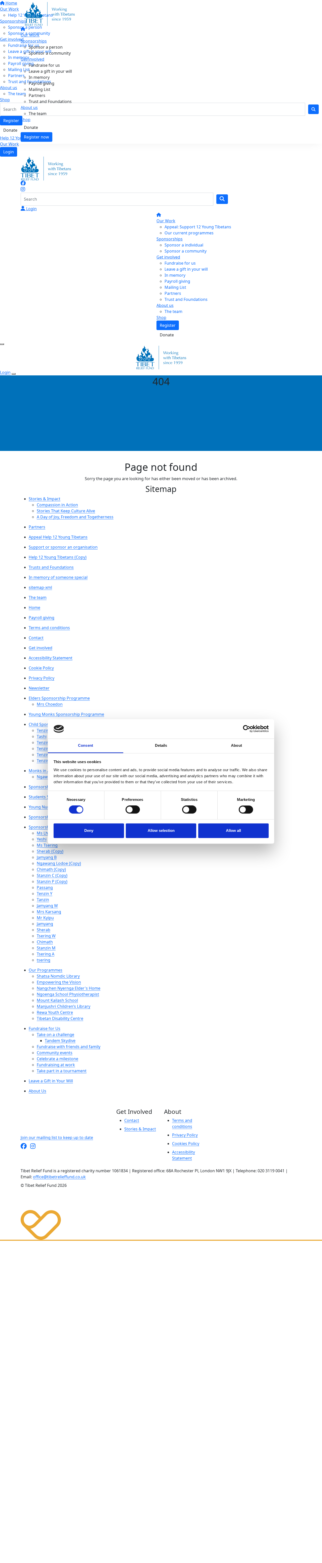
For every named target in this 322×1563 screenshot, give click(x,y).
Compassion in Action (57, 505)
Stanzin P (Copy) (52, 881)
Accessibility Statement (50, 658)
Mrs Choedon (50, 704)
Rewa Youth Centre (55, 1012)
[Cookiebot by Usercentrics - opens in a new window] (247, 729)
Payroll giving (41, 83)
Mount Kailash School (57, 1000)
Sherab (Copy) (50, 851)
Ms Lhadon (47, 833)
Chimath (45, 942)
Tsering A (45, 954)
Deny (88, 830)
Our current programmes (189, 233)
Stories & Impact (44, 499)
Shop (25, 119)
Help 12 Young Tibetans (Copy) (58, 557)
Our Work (9, 144)
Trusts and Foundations (51, 567)
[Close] (14, 374)
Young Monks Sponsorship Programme (66, 714)
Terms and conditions (49, 627)
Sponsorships (34, 41)
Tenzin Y (44, 893)
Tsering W (46, 936)
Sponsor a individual (184, 245)
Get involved (32, 59)
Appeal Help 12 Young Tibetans (58, 537)
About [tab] (236, 745)
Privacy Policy (41, 678)
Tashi (42, 736)
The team (38, 113)
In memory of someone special (58, 577)
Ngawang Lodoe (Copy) (59, 863)
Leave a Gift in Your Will (51, 1081)
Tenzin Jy (45, 760)
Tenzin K (45, 730)
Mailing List (39, 89)
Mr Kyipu (45, 917)
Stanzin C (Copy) (52, 875)
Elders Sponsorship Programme (59, 698)
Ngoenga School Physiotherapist (68, 994)
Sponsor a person (46, 47)
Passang (45, 887)
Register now (36, 137)
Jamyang (45, 924)
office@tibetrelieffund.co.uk (59, 1177)
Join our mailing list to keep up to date (57, 1137)
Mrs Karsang (49, 911)
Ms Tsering (47, 845)
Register (168, 325)
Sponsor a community (50, 53)
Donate (31, 127)
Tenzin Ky (46, 748)
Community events (54, 1052)
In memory (39, 77)
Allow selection (161, 830)
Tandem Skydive (60, 1040)
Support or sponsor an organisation (63, 547)
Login (8, 152)
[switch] (133, 810)
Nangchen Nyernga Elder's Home (68, 988)
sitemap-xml (40, 587)
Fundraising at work (56, 1065)
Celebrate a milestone (57, 1058)
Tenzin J (44, 754)
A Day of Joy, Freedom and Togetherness (75, 517)
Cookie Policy (41, 668)
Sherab (43, 930)
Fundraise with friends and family (68, 1046)
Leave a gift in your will (50, 71)
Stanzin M (46, 948)
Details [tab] (161, 745)
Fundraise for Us (44, 1028)
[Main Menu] (2, 344)
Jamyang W (47, 905)
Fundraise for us (44, 65)
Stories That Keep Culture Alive (66, 511)
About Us (37, 1091)
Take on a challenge (55, 1034)
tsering (43, 960)
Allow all (233, 830)
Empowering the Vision (59, 982)
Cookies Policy (185, 1143)
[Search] (222, 199)
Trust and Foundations (50, 101)
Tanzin (43, 899)
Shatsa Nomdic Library (58, 976)
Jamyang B (47, 857)
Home (34, 607)
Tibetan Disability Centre (60, 1018)
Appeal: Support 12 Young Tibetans (198, 227)
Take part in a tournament (62, 1071)
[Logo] (49, 13)
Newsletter (39, 688)
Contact (36, 638)
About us (29, 107)
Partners (37, 95)
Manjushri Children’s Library (63, 1006)
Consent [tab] (85, 745)
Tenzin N (45, 742)
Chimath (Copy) (51, 869)
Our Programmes (45, 970)
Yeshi (42, 839)
